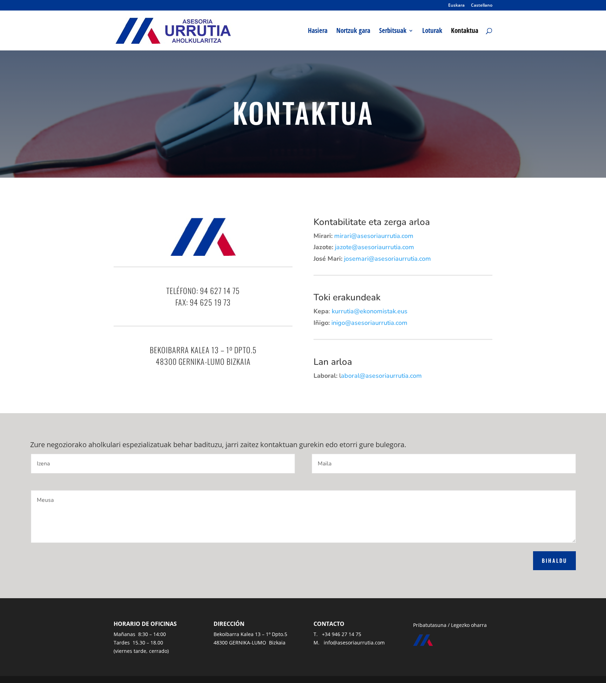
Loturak (432, 31)
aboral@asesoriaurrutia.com (381, 375)
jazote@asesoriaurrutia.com (374, 247)
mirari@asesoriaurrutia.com (373, 236)
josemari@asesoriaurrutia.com (387, 258)
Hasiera (318, 31)
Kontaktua (464, 31)
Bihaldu (554, 560)
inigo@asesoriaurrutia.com (369, 323)
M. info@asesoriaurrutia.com (349, 642)
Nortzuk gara (353, 31)
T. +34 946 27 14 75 (337, 634)
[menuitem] (456, 7)
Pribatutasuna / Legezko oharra (450, 625)
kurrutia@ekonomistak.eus (370, 311)
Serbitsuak (392, 31)
